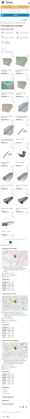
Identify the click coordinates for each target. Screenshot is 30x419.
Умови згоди (6, 393)
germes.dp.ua (7, 276)
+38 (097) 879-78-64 (9, 318)
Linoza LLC (17, 412)
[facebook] (23, 407)
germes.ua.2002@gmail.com (10, 275)
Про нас (5, 389)
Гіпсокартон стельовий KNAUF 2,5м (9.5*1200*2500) (6, 117)
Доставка (5, 391)
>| (19, 242)
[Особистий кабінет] (28, 3)
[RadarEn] (26, 407)
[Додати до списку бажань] (13, 56)
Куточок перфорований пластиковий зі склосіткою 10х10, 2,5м (22, 117)
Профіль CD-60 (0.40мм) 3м (7, 186)
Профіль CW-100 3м (6, 231)
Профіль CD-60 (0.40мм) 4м (22, 186)
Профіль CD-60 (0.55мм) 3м (7, 209)
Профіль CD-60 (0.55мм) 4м (22, 209)
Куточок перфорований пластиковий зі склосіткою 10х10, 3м (7, 140)
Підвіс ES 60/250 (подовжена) (5, 163)
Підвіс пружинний (20, 162)
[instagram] (20, 407)
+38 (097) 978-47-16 (9, 273)
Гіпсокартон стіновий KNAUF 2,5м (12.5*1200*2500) (6, 71)
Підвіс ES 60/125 (20, 139)
